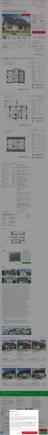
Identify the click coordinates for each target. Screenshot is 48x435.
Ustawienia (19, 432)
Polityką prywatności (29, 429)
